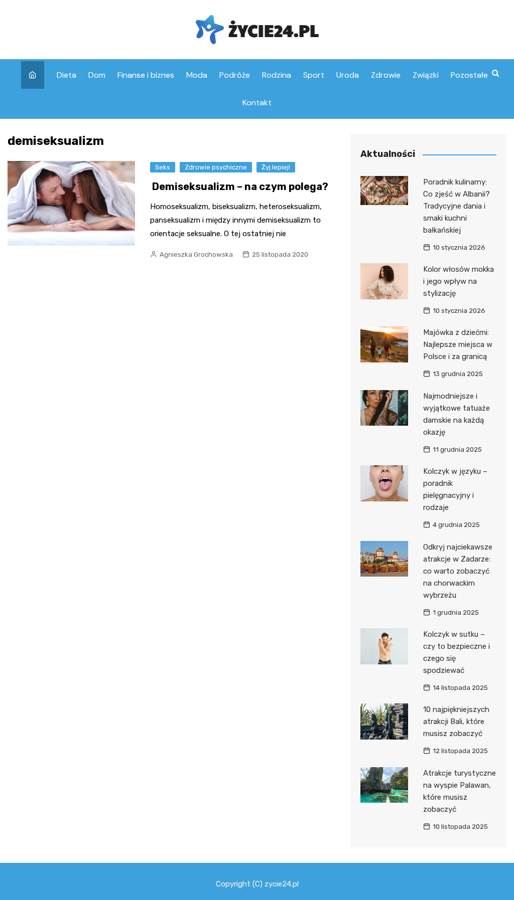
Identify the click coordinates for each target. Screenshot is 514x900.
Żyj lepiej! (276, 167)
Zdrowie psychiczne (216, 167)
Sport (313, 75)
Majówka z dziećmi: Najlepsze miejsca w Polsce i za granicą (457, 344)
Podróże (234, 75)
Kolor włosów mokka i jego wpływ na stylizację (458, 281)
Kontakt (257, 102)
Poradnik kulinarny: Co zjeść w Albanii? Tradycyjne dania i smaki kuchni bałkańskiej (456, 206)
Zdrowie (386, 75)
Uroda (347, 75)
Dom (96, 75)
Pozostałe (469, 75)
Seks (162, 167)
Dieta (66, 75)
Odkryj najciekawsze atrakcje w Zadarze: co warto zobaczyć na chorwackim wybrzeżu (457, 571)
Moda (196, 75)
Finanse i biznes (145, 75)
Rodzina (276, 75)
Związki (426, 75)
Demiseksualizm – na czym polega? (240, 187)
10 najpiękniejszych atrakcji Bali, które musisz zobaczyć (456, 721)
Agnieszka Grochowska (196, 254)
